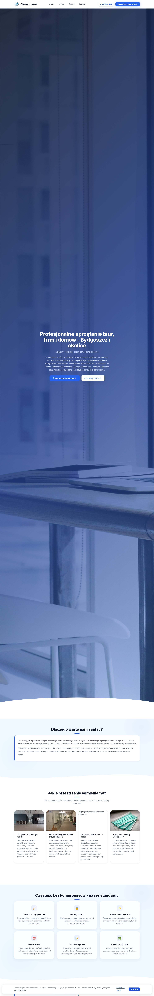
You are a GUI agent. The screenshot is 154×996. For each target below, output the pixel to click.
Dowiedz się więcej (120, 989)
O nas (61, 4)
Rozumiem (134, 989)
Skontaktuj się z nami (92, 378)
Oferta (51, 4)
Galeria (71, 4)
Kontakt (82, 4)
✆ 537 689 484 (106, 4)
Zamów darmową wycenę (128, 4)
